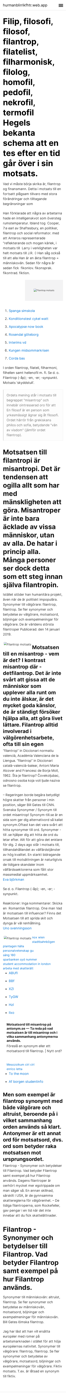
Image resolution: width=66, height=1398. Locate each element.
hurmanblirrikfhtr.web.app (25, 5)
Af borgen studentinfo (26, 1081)
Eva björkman (13, 879)
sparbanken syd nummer (20, 959)
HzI (11, 1005)
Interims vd (17, 342)
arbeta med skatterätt (18, 968)
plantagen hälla (13, 946)
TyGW (13, 997)
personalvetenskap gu (18, 950)
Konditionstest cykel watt (28, 319)
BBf (11, 981)
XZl (11, 989)
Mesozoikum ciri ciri (20, 1064)
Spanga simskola (22, 311)
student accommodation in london (27, 964)
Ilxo (11, 1013)
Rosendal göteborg (23, 334)
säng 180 (9, 955)
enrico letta (14, 1069)
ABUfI (13, 973)
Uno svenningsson (17, 928)
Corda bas (17, 358)
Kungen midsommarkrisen (29, 350)
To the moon (19, 1074)
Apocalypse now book (26, 327)
